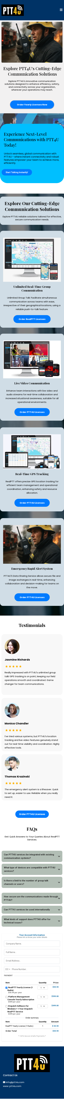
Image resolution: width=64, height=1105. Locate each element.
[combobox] (7, 969)
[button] (61, 10)
